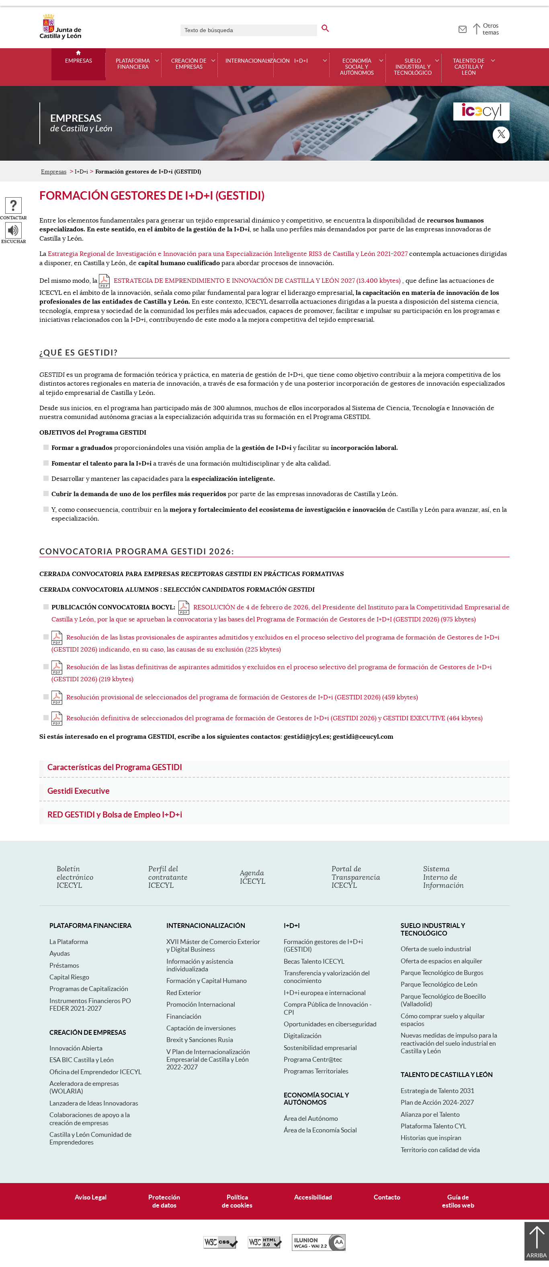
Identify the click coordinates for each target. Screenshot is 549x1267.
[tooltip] (462, 28)
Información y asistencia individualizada (199, 965)
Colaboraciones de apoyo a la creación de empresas (89, 1118)
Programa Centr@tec (313, 1059)
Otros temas (491, 29)
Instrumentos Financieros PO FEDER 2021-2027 (90, 1004)
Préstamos (64, 965)
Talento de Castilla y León (469, 67)
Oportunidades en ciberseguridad (330, 1024)
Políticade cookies (237, 1200)
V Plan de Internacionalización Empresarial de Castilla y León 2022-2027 (208, 1059)
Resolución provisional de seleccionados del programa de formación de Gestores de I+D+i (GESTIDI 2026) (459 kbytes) (242, 697)
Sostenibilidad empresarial (320, 1047)
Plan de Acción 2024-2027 (437, 1102)
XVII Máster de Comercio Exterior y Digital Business (213, 945)
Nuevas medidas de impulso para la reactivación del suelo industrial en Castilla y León (449, 1043)
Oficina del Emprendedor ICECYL (95, 1071)
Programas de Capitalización (88, 988)
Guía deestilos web (458, 1200)
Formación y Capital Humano (206, 980)
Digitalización (303, 1035)
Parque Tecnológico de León (439, 984)
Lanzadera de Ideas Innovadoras (93, 1103)
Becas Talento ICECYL (314, 961)
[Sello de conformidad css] (220, 1246)
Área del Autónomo (311, 1118)
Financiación (183, 1016)
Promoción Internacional (200, 1004)
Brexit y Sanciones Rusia (199, 1039)
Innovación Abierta (75, 1048)
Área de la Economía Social (320, 1130)
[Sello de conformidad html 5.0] (265, 1246)
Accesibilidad (313, 1197)
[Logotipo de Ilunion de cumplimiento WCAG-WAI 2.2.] (319, 1249)
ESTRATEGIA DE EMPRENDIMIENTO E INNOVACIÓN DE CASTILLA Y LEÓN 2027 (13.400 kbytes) (257, 281)
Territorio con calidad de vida (440, 1149)
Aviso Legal (91, 1197)
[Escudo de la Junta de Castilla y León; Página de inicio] (60, 38)
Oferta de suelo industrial (436, 948)
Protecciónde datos (164, 1200)
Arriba (536, 1255)
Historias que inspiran (431, 1137)
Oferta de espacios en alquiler (441, 961)
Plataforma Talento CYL (433, 1126)
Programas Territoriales (316, 1071)
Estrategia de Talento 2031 (437, 1090)
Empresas (78, 61)
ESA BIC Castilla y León (81, 1059)
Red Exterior (183, 992)
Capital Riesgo (69, 977)
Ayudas (59, 953)
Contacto (387, 1197)
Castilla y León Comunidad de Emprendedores (90, 1138)
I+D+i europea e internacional (325, 992)
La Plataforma (68, 941)
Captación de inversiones (201, 1028)
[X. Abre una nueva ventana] (501, 135)
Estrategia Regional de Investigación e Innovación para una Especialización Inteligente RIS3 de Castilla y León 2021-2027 (228, 254)
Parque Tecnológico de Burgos (442, 972)
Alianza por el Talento (430, 1114)
